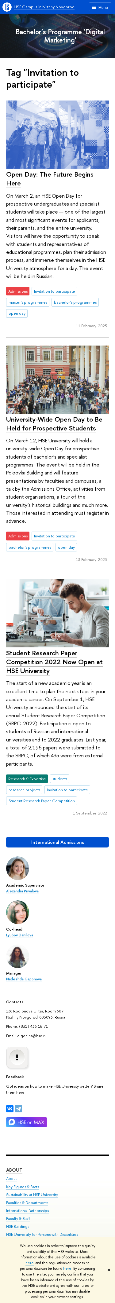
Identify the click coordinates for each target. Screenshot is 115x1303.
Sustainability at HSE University (32, 1194)
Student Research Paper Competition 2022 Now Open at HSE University (54, 661)
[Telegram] (18, 1108)
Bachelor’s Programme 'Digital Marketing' (60, 36)
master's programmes (28, 302)
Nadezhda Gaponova (24, 979)
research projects (24, 789)
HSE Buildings (17, 1226)
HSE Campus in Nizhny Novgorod (44, 6)
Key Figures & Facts (22, 1186)
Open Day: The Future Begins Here (50, 179)
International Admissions (57, 842)
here (29, 1263)
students (59, 778)
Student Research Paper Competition (42, 800)
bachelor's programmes (75, 302)
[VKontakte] (9, 1108)
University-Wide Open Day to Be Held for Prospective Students (54, 424)
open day (17, 313)
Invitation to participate (54, 291)
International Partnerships (27, 1210)
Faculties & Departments (27, 1202)
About (14, 1170)
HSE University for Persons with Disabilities (42, 1234)
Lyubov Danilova (19, 935)
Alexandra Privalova (22, 891)
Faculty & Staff (18, 1218)
